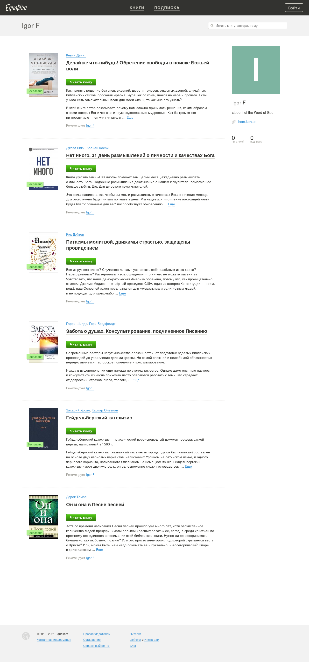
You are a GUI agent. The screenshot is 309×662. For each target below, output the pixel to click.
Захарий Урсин (78, 410)
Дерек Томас (76, 496)
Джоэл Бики (75, 147)
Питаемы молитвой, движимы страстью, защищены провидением (128, 244)
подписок (256, 139)
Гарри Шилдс (76, 323)
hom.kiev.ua (247, 121)
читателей (238, 139)
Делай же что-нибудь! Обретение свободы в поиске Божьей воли (137, 65)
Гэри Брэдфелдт (102, 323)
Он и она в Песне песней (95, 504)
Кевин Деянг (76, 55)
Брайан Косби (97, 147)
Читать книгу (81, 82)
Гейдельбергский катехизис (99, 417)
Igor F (90, 125)
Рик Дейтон (75, 234)
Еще (129, 117)
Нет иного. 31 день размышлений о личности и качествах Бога (140, 155)
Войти (294, 8)
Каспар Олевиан (105, 410)
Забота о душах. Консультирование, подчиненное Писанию (136, 331)
